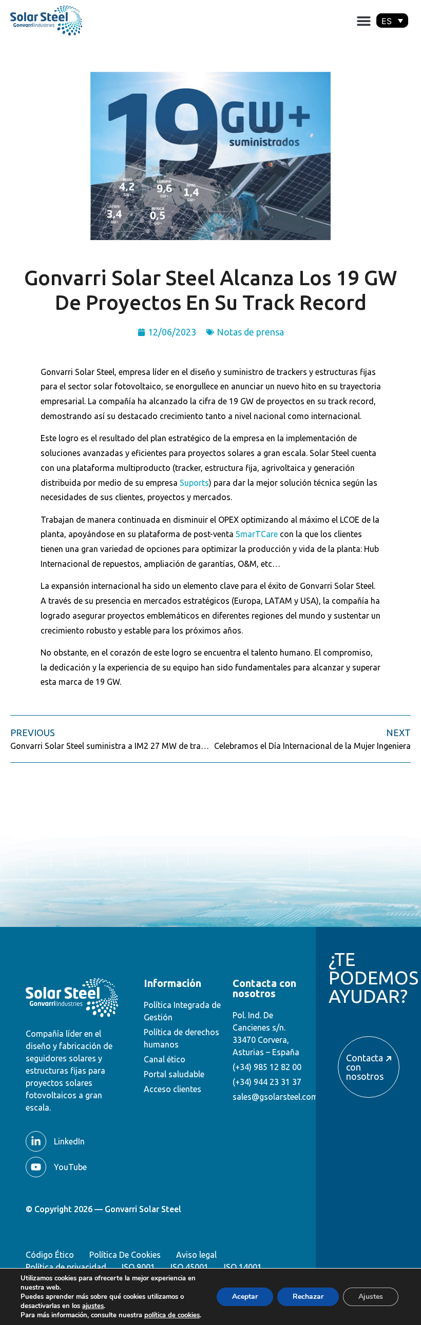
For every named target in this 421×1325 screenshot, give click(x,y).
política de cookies (172, 1315)
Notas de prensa (250, 332)
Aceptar (245, 1296)
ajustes (93, 1306)
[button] (363, 20)
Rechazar (308, 1296)
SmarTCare (257, 534)
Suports (194, 482)
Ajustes (370, 1296)
